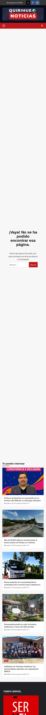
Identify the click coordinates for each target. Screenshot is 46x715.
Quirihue (8, 503)
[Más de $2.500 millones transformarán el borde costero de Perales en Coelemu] (23, 523)
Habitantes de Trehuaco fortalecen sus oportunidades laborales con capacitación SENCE (21, 668)
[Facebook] (33, 3)
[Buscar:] (18, 264)
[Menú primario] (4, 26)
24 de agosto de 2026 (20, 629)
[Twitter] (28, 3)
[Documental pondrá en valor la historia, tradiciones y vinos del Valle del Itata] (23, 607)
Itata (6, 492)
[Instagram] (37, 3)
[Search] (42, 26)
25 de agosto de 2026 (20, 503)
